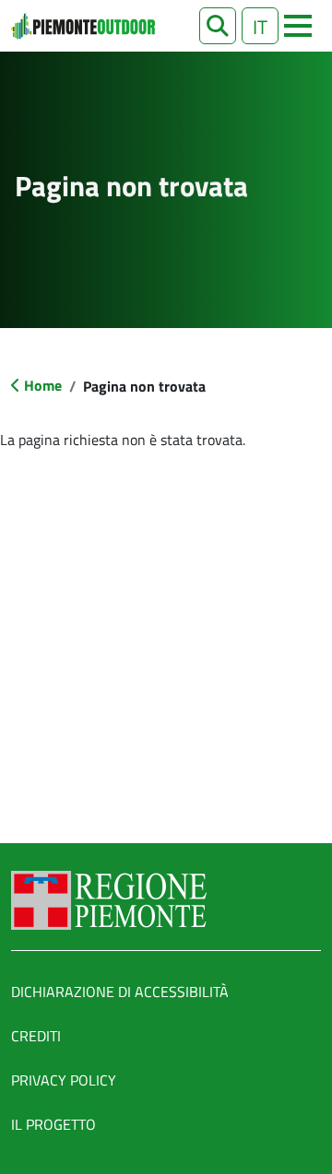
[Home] (83, 25)
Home (43, 385)
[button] (217, 25)
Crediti (36, 1036)
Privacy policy (63, 1080)
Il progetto (53, 1124)
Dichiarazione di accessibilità (120, 991)
